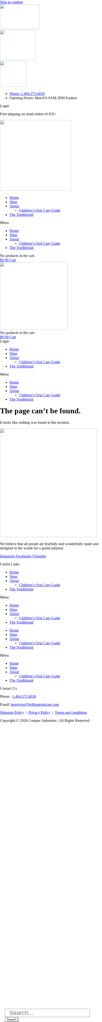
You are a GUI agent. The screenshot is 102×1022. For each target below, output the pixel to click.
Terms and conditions (71, 712)
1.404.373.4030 (24, 696)
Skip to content (11, 2)
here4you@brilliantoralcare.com (35, 704)
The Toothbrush (21, 215)
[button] (51, 223)
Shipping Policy (12, 712)
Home (14, 198)
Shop (13, 202)
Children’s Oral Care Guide (39, 210)
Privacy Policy (39, 712)
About (14, 206)
